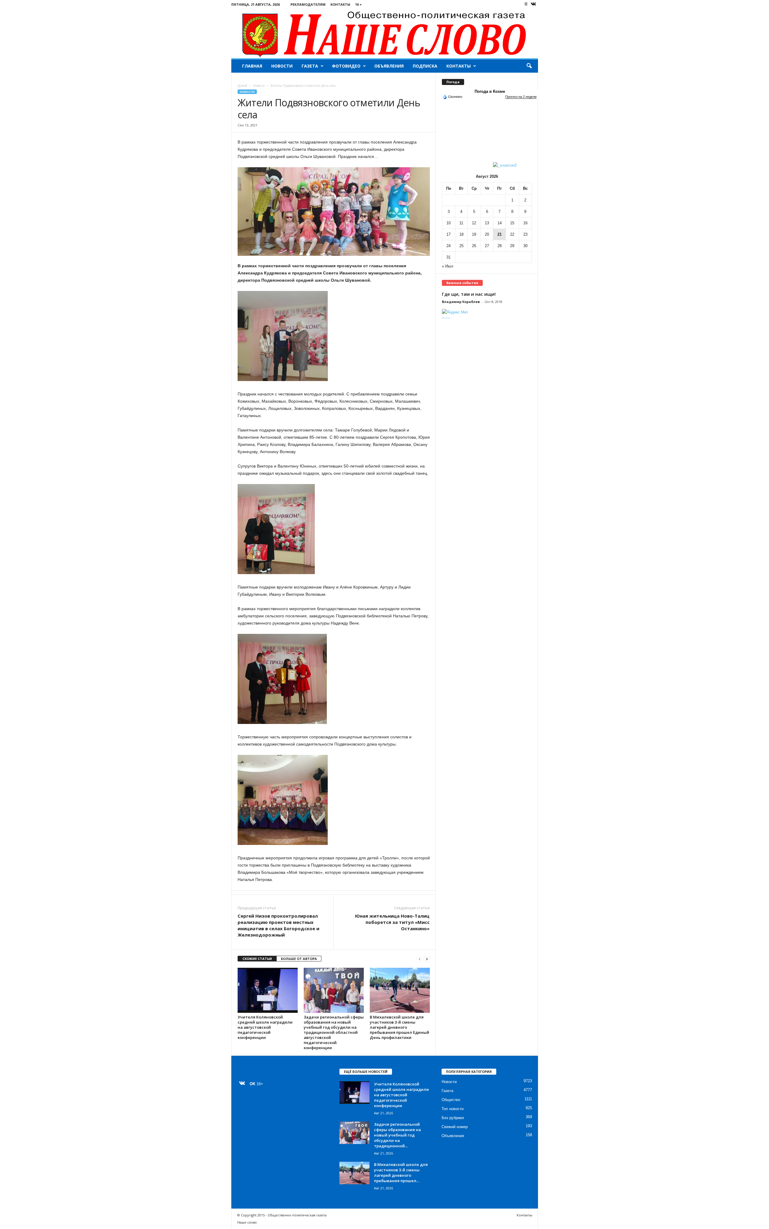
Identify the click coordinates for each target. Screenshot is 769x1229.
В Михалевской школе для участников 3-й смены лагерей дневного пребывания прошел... (401, 1172)
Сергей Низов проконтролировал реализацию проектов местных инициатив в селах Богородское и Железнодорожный (278, 925)
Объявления (389, 66)
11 (461, 223)
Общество (451, 1099)
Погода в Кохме (490, 91)
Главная (252, 66)
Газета (310, 66)
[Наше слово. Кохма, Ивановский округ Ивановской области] (384, 33)
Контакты (340, 4)
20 (487, 234)
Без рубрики (453, 1117)
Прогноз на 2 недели (520, 96)
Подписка (425, 66)
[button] (529, 66)
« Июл (447, 266)
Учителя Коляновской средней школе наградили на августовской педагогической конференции (265, 1027)
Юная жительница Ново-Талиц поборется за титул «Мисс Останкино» (392, 922)
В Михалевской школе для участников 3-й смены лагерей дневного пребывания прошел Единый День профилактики (399, 1027)
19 (474, 234)
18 (461, 234)
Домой (242, 85)
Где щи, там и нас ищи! (469, 294)
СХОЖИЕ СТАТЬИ (257, 958)
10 (448, 223)
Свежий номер (455, 1127)
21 (499, 234)
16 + (358, 4)
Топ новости (453, 1108)
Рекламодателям (308, 4)
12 (474, 223)
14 (499, 223)
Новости (282, 66)
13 (487, 223)
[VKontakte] (533, 4)
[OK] (526, 4)
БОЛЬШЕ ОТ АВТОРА (299, 958)
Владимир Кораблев (461, 301)
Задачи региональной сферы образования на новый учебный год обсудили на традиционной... (397, 1135)
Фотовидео (346, 66)
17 (448, 234)
